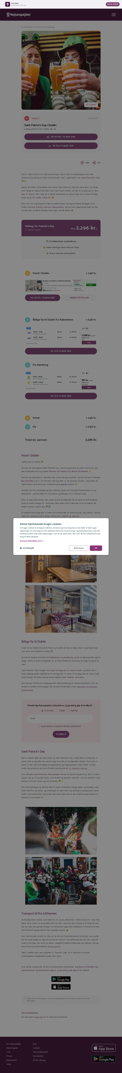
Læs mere (43, 536)
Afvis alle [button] (79, 548)
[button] (61, 541)
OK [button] (96, 548)
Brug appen (112, 4)
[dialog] (61, 536)
